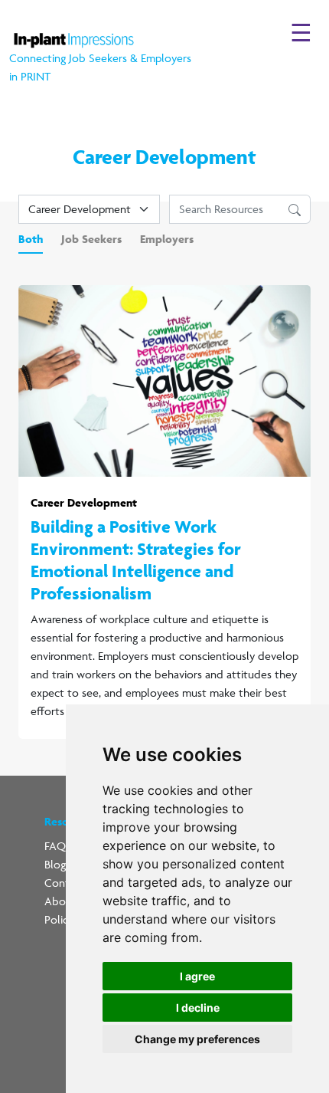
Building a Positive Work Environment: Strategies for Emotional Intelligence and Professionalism (136, 559)
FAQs (57, 846)
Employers (167, 238)
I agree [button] (197, 976)
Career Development (84, 502)
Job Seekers (91, 238)
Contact (64, 882)
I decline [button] (198, 1007)
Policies (62, 919)
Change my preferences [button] (197, 1038)
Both (30, 238)
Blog (55, 864)
